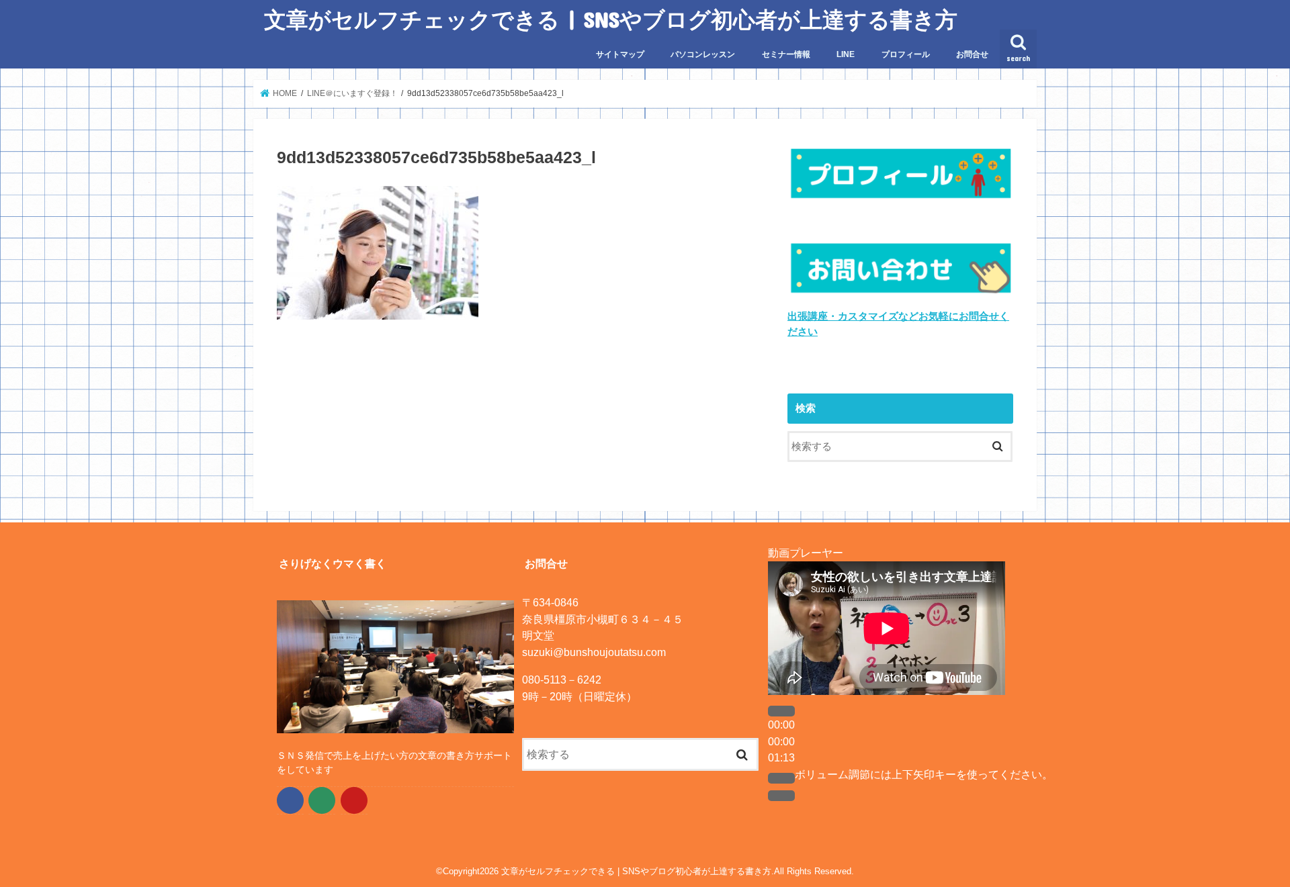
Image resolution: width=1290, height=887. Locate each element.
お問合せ (972, 54)
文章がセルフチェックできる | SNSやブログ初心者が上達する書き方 (610, 19)
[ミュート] (781, 778)
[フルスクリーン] (781, 795)
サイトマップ (620, 54)
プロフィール (906, 54)
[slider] (924, 774)
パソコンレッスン (703, 54)
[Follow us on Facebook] (290, 800)
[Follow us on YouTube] (354, 800)
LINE (845, 54)
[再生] (781, 711)
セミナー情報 (786, 54)
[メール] (321, 800)
